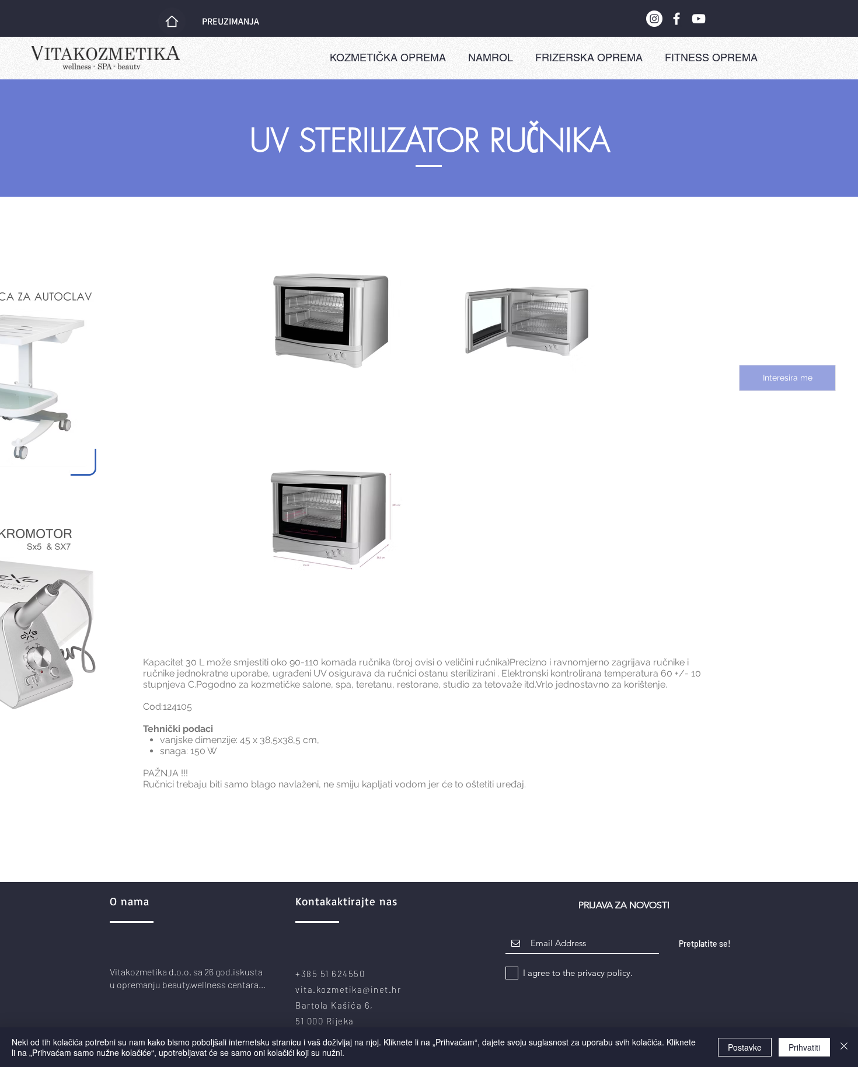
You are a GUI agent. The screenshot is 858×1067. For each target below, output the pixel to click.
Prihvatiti (804, 1047)
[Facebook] (676, 19)
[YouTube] (698, 19)
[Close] (844, 1047)
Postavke (745, 1047)
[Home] (172, 21)
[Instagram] (654, 19)
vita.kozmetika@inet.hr (348, 989)
